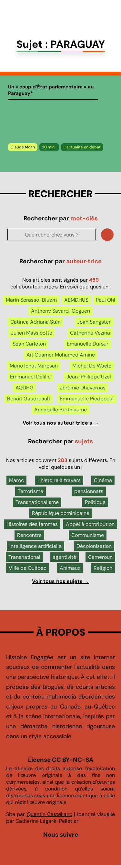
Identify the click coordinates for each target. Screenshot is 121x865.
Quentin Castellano (49, 814)
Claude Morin (23, 147)
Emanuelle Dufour (87, 343)
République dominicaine (60, 513)
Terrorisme (30, 491)
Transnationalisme (37, 502)
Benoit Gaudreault (28, 398)
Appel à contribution (90, 524)
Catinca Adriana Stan (35, 321)
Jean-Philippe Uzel (88, 376)
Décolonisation (94, 546)
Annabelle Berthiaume (60, 409)
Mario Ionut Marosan (34, 365)
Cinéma (103, 480)
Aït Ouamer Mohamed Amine (60, 354)
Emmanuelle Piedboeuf (87, 398)
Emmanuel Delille (30, 376)
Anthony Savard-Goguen (60, 310)
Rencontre (29, 535)
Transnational (24, 557)
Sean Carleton (29, 343)
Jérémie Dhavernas (83, 387)
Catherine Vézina (90, 332)
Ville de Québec (27, 568)
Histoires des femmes (32, 524)
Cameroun (100, 557)
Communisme (87, 535)
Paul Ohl (105, 300)
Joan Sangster (94, 321)
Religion (103, 568)
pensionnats (88, 491)
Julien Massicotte (31, 332)
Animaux (70, 568)
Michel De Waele (91, 365)
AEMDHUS (76, 300)
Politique (95, 502)
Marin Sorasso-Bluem (31, 300)
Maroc (16, 480)
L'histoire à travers (59, 480)
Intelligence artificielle (35, 546)
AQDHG (24, 387)
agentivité (64, 557)
